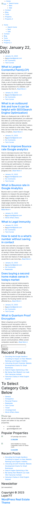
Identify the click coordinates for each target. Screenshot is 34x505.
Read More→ (21, 89)
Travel (7, 408)
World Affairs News (12, 218)
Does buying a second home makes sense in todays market (15, 276)
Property (8, 17)
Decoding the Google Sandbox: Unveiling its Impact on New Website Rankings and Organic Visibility (18, 359)
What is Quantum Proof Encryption (16, 317)
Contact (8, 10)
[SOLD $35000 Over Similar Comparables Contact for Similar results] (2, 443)
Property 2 (9, 19)
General (8, 396)
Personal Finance (11, 401)
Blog (6, 12)
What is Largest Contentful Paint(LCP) (15, 68)
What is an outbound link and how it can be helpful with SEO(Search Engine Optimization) (16, 108)
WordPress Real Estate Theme (15, 501)
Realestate (9, 269)
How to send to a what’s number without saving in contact (16, 239)
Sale (10, 8)
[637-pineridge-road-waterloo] (2, 436)
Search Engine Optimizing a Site (16, 370)
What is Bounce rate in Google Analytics (15, 187)
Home (8, 1)
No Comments (10, 60)
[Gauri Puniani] (3, 3)
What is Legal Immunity (16, 221)
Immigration (9, 399)
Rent (10, 5)
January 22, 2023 (11, 56)
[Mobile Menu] (2, 23)
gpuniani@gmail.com (14, 58)
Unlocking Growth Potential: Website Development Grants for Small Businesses (18, 365)
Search (4, 349)
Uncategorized (10, 410)
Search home (13, 3)
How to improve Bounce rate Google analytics (16, 148)
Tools (7, 14)
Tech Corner (9, 63)
